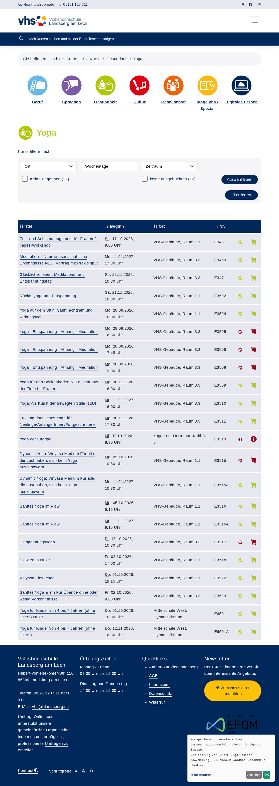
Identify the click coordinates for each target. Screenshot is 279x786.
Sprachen (71, 102)
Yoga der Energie (35, 439)
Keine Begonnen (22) (49, 179)
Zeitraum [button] (154, 166)
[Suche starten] (21, 38)
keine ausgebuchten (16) (173, 179)
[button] (232, 690)
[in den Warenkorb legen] (254, 243)
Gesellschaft (173, 102)
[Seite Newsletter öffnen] (242, 4)
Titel (28, 226)
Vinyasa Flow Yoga (37, 578)
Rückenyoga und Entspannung (48, 296)
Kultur (139, 102)
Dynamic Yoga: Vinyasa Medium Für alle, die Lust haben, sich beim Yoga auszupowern (57, 460)
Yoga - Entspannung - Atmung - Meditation (59, 331)
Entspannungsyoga (37, 542)
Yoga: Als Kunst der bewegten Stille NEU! (58, 403)
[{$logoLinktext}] (54, 20)
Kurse (95, 59)
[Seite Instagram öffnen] (258, 4)
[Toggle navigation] (255, 21)
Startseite (75, 59)
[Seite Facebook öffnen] (250, 4)
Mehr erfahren (201, 774)
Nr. (221, 226)
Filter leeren (241, 195)
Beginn (116, 226)
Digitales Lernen (241, 102)
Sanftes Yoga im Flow (40, 506)
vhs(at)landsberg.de (50, 706)
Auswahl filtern (239, 179)
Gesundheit (117, 59)
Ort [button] (28, 166)
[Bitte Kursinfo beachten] (254, 440)
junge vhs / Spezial (207, 105)
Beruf (37, 102)
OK (266, 774)
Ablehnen (253, 774)
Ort (161, 226)
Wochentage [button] (96, 166)
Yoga (138, 59)
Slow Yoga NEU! (35, 560)
